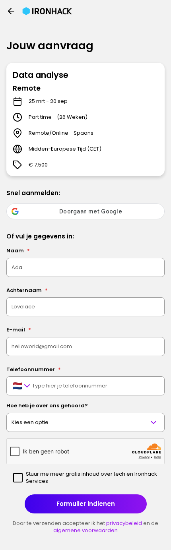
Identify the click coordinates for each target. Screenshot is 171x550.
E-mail (18, 329)
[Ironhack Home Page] (47, 11)
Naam (18, 250)
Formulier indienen (85, 504)
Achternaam (27, 290)
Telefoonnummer (33, 369)
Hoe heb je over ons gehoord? (47, 405)
